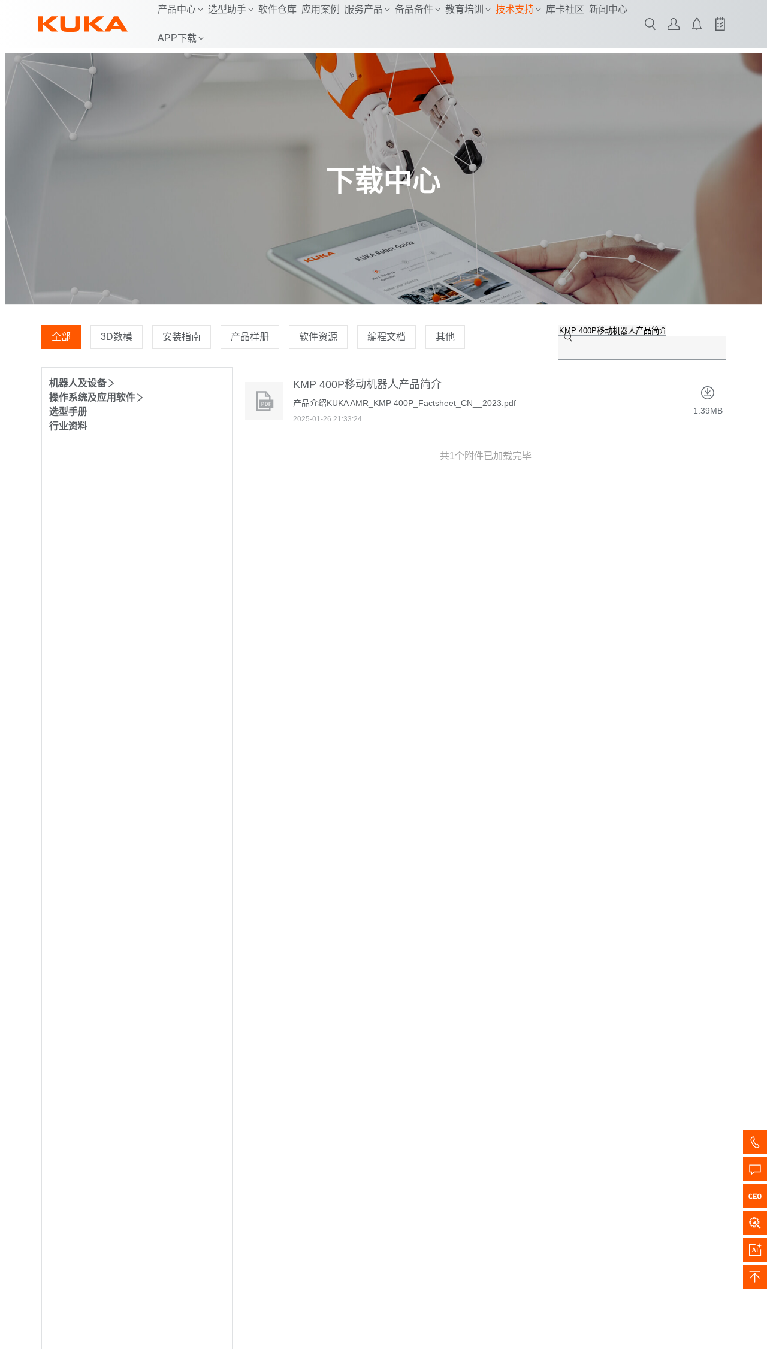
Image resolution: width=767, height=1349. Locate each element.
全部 (61, 337)
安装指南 (181, 337)
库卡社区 (565, 9)
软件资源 (318, 337)
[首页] (83, 24)
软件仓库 (277, 9)
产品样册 (250, 337)
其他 (445, 337)
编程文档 (386, 337)
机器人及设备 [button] (78, 383)
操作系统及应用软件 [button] (92, 397)
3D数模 (116, 337)
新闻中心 (608, 9)
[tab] (137, 382)
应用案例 (320, 9)
